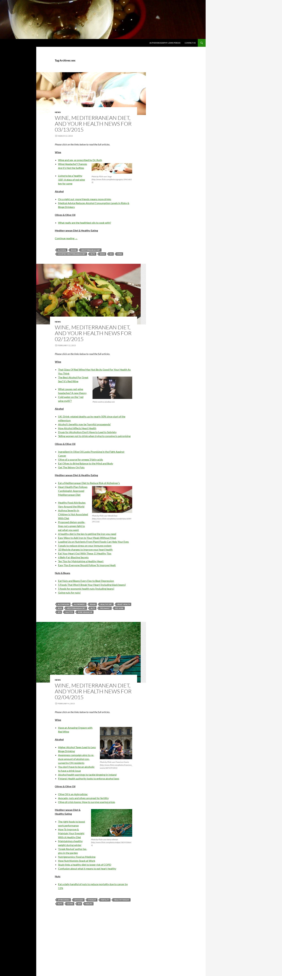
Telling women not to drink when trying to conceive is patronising (94, 436)
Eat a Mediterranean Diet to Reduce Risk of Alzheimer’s (89, 482)
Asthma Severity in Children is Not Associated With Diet (73, 514)
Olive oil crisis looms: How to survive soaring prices (86, 802)
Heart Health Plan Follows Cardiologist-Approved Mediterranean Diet (72, 490)
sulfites (69, 612)
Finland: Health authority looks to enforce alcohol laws (88, 778)
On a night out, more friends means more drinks (84, 199)
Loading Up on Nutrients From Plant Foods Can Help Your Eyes (93, 541)
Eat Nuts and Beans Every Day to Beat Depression (86, 580)
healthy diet (106, 604)
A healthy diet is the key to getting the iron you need (87, 533)
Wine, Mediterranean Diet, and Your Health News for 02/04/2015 (93, 691)
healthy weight (121, 900)
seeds (102, 254)
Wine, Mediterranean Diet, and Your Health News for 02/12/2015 (93, 333)
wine (119, 254)
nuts (92, 254)
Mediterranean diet (90, 250)
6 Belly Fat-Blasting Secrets (73, 557)
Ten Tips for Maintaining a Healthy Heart (80, 561)
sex (111, 254)
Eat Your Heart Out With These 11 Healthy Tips (84, 553)
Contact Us (190, 43)
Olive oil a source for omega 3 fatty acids (80, 459)
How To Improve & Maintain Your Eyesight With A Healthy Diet (71, 833)
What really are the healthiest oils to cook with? (84, 222)
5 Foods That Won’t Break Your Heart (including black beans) (92, 584)
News (58, 112)
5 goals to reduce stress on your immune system (84, 545)
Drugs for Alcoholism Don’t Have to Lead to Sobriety (87, 432)
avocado (78, 900)
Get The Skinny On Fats (71, 467)
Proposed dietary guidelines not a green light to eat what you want (71, 526)
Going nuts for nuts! (69, 592)
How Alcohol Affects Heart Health (77, 428)
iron (60, 608)
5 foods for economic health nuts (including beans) (86, 588)
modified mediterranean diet (72, 254)
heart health (123, 604)
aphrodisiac (64, 900)
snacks (88, 904)
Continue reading (66, 238)
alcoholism (63, 604)
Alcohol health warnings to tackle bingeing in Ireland (87, 774)
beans (74, 250)
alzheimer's (79, 604)
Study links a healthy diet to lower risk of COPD (84, 864)
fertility (105, 900)
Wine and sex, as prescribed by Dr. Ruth (80, 160)
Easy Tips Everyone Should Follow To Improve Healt (87, 565)
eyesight (92, 900)
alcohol (62, 250)
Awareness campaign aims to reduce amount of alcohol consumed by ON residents (76, 758)
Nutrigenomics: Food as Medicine (76, 856)
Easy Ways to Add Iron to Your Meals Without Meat (87, 537)
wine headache (85, 612)
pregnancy (105, 608)
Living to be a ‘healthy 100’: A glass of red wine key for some (71, 179)
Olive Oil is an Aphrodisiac (73, 794)
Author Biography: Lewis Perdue (164, 43)
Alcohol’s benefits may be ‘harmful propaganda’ (84, 424)
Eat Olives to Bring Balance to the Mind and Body (85, 463)
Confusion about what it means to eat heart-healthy (87, 868)
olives (70, 904)
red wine (119, 608)
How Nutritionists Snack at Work (76, 860)
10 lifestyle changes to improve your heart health (85, 549)
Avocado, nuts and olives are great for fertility (83, 798)
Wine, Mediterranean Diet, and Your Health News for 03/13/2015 (93, 123)
